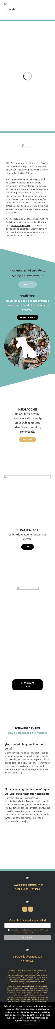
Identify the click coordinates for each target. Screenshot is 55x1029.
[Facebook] (24, 909)
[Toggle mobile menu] (49, 4)
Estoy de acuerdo (28, 1024)
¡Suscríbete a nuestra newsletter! (27, 920)
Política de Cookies (31, 1021)
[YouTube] (30, 909)
